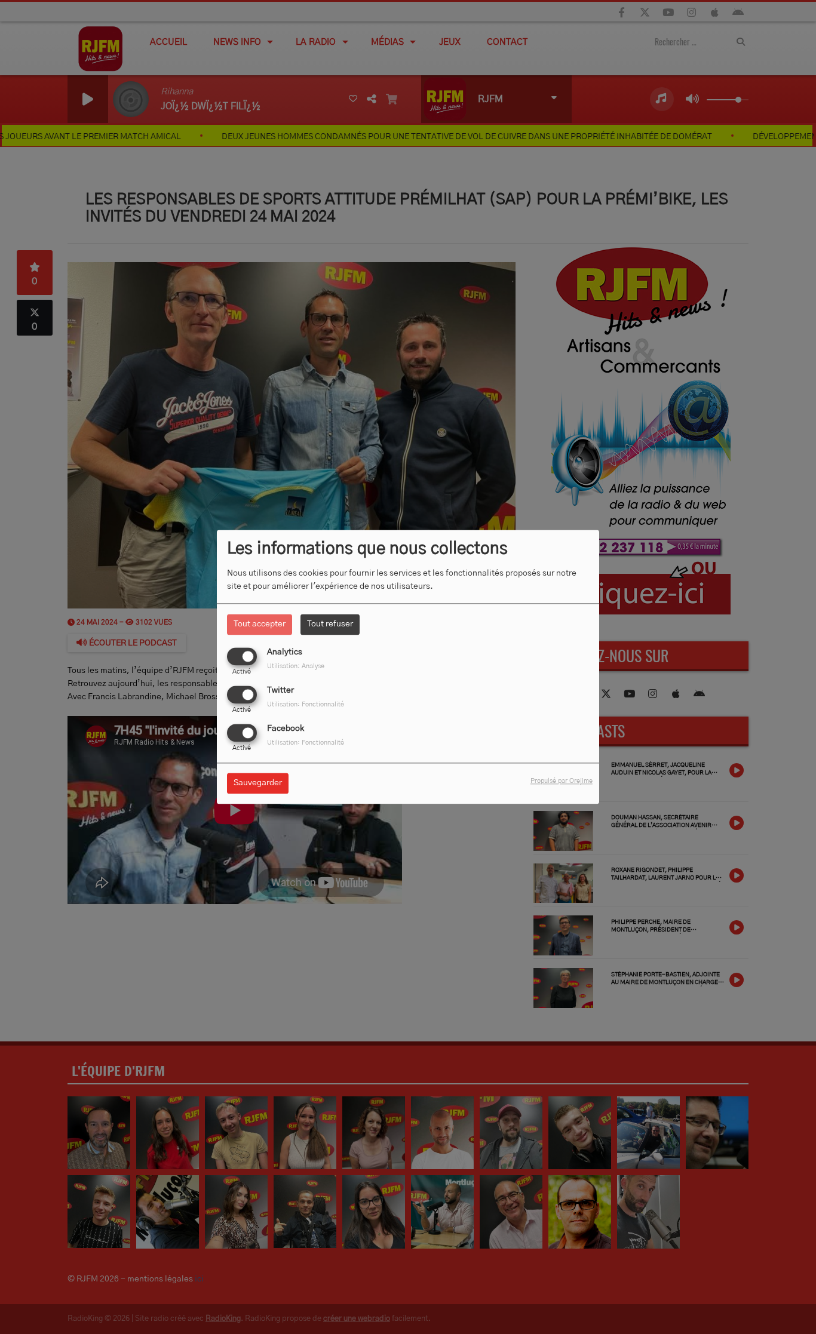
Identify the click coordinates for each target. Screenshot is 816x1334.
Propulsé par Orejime (561, 781)
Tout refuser (330, 624)
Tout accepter (260, 624)
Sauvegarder (258, 783)
